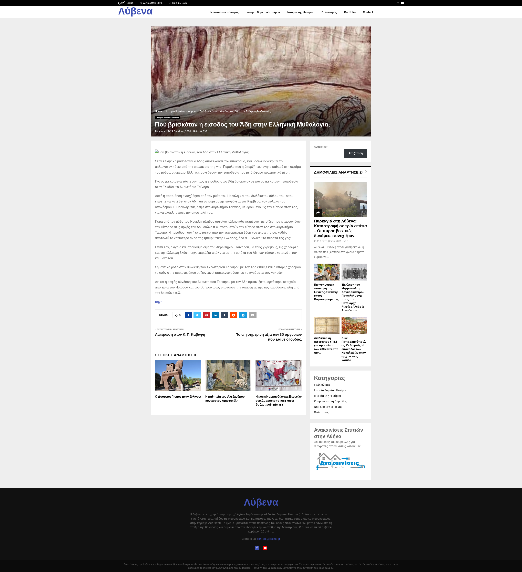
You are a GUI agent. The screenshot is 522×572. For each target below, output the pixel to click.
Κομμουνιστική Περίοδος (330, 401)
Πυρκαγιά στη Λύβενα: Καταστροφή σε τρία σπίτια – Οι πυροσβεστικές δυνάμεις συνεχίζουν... (340, 228)
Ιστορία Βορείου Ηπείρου (263, 12)
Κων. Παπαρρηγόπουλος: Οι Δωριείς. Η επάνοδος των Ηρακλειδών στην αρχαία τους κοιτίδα (354, 349)
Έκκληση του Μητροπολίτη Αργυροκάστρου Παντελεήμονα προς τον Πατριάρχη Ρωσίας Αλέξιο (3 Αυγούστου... (353, 297)
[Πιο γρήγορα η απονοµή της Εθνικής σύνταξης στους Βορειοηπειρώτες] (327, 272)
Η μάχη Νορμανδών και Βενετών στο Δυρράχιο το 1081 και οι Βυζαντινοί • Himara (278, 400)
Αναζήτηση (321, 146)
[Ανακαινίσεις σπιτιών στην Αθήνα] (340, 470)
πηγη (158, 302)
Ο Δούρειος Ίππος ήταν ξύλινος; (178, 396)
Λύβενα (135, 12)
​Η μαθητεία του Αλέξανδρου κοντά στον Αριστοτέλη (225, 398)
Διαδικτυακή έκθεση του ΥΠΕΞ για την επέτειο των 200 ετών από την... (326, 345)
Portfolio (350, 12)
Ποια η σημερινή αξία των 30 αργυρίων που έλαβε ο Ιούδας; (269, 337)
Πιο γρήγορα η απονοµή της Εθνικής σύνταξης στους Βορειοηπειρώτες (326, 292)
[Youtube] (265, 548)
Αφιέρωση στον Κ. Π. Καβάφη (180, 335)
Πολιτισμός (329, 12)
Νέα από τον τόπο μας (224, 12)
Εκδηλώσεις (322, 384)
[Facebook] (257, 548)
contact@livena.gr (268, 538)
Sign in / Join (179, 3)
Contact (368, 12)
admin (162, 131)
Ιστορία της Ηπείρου (300, 12)
